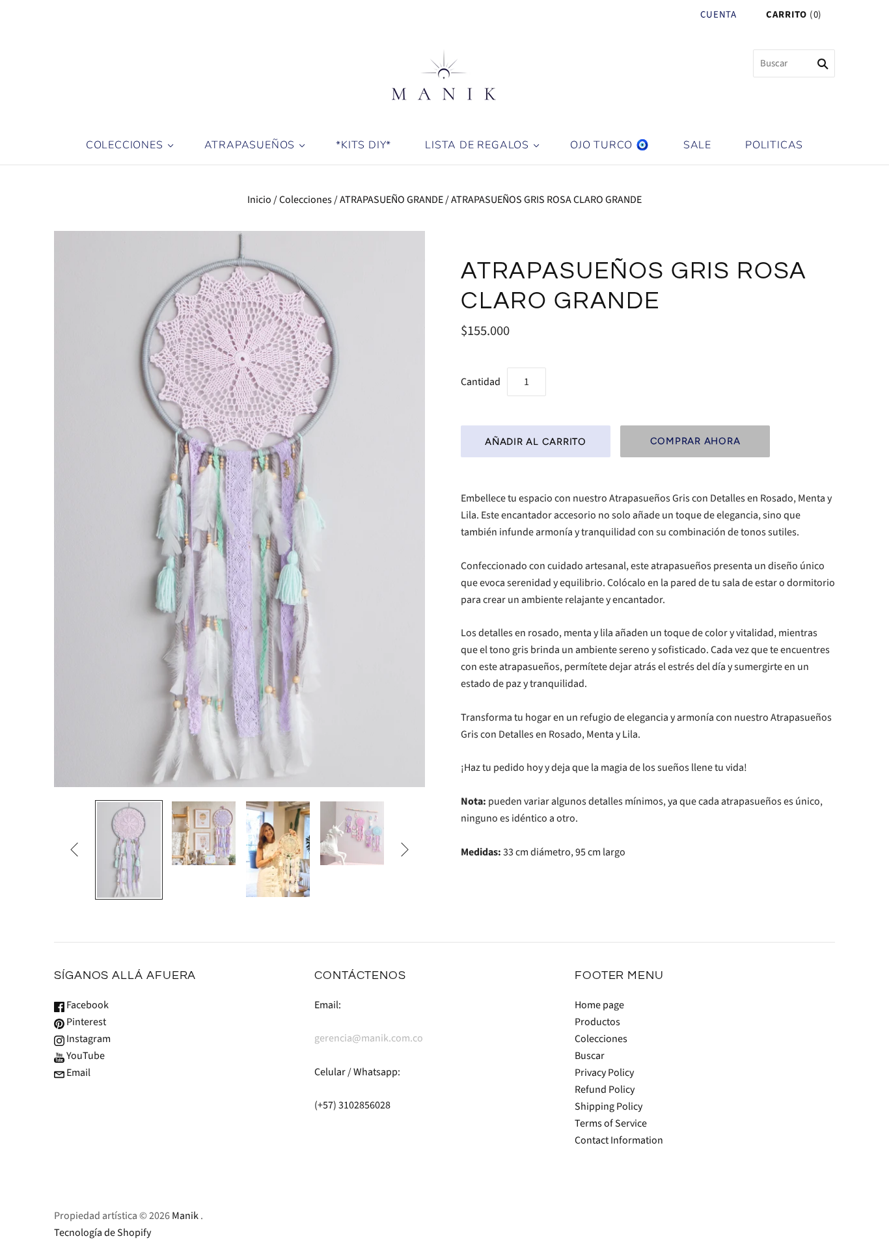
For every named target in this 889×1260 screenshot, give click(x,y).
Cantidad (480, 382)
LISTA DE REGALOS (477, 145)
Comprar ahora (695, 441)
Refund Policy (605, 1089)
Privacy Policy (604, 1073)
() (794, 14)
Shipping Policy (608, 1106)
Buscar (590, 1056)
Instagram (87, 1039)
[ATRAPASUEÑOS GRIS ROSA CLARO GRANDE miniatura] (129, 850)
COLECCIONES (124, 145)
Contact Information (619, 1140)
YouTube (84, 1056)
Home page (599, 1005)
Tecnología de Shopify (102, 1233)
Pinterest (85, 1022)
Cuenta (718, 14)
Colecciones (305, 200)
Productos (597, 1022)
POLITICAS (774, 145)
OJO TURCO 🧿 (610, 145)
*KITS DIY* (363, 145)
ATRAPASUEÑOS (249, 145)
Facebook (86, 1005)
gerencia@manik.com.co (368, 1038)
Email (77, 1073)
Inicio (259, 200)
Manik (185, 1216)
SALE (697, 145)
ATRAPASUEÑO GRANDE (391, 200)
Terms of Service (611, 1123)
